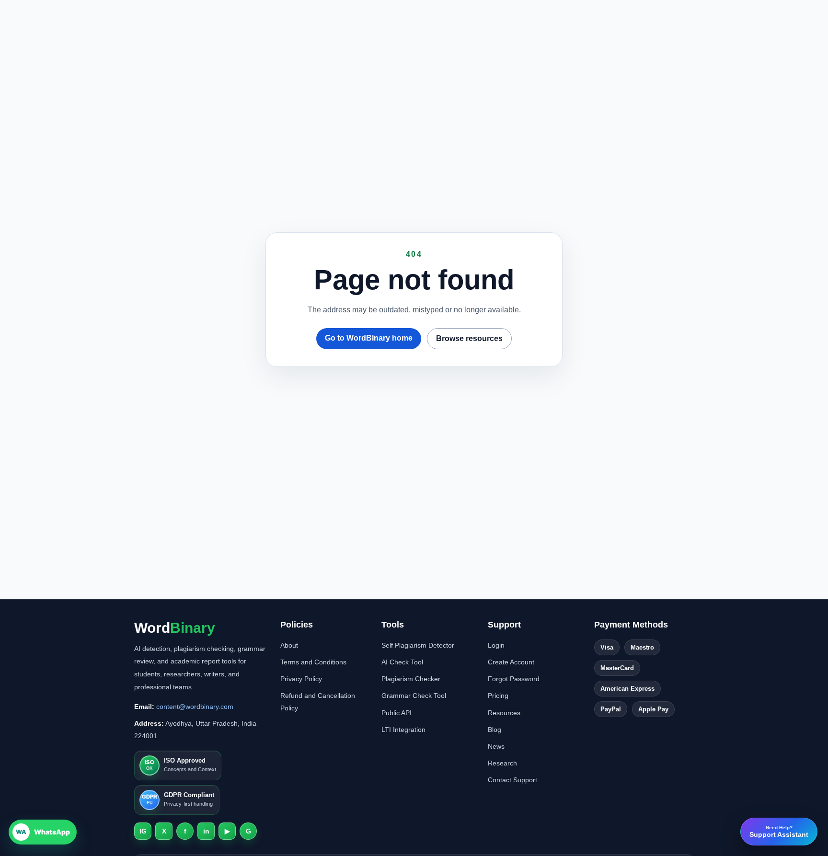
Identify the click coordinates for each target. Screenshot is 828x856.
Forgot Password (514, 679)
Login (496, 645)
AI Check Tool (402, 662)
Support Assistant (778, 831)
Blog (494, 729)
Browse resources (469, 338)
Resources (504, 713)
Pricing (498, 695)
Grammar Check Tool (413, 695)
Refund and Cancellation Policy (317, 701)
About (289, 645)
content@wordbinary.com (194, 706)
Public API (396, 713)
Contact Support (512, 780)
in (206, 831)
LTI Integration (403, 729)
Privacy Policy (301, 679)
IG (143, 831)
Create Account (511, 662)
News (496, 746)
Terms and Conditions (313, 662)
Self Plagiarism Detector (417, 645)
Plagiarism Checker (410, 679)
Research (502, 763)
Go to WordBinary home (369, 338)
